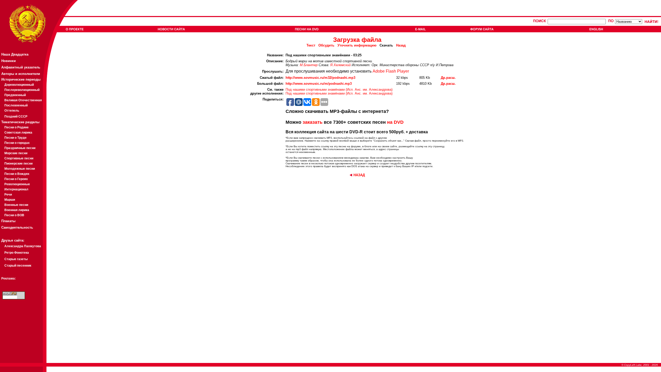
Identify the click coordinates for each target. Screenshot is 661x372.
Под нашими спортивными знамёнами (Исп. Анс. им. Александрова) (339, 89)
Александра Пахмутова (22, 246)
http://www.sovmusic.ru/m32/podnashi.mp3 (320, 78)
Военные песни (16, 205)
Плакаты (8, 221)
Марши (9, 200)
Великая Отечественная (23, 100)
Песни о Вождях (16, 174)
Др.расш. (448, 78)
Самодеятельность (17, 227)
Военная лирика (16, 210)
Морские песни (15, 153)
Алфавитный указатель (20, 67)
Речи (8, 194)
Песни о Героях (16, 179)
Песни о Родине (16, 127)
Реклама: (8, 278)
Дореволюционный (19, 85)
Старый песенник (17, 265)
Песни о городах (17, 143)
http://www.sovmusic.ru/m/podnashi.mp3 (319, 84)
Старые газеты (16, 259)
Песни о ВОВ (14, 215)
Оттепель (11, 110)
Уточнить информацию (356, 45)
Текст (310, 45)
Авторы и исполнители (20, 74)
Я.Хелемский (340, 65)
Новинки (8, 61)
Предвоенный (15, 95)
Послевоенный (16, 105)
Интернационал (16, 189)
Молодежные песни (19, 169)
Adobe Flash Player (391, 71)
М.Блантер (309, 65)
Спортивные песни (18, 158)
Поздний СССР (15, 116)
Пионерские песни (18, 163)
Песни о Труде (15, 138)
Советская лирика (18, 132)
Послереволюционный (22, 90)
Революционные (17, 184)
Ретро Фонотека (16, 252)
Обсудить (326, 45)
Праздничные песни (19, 148)
